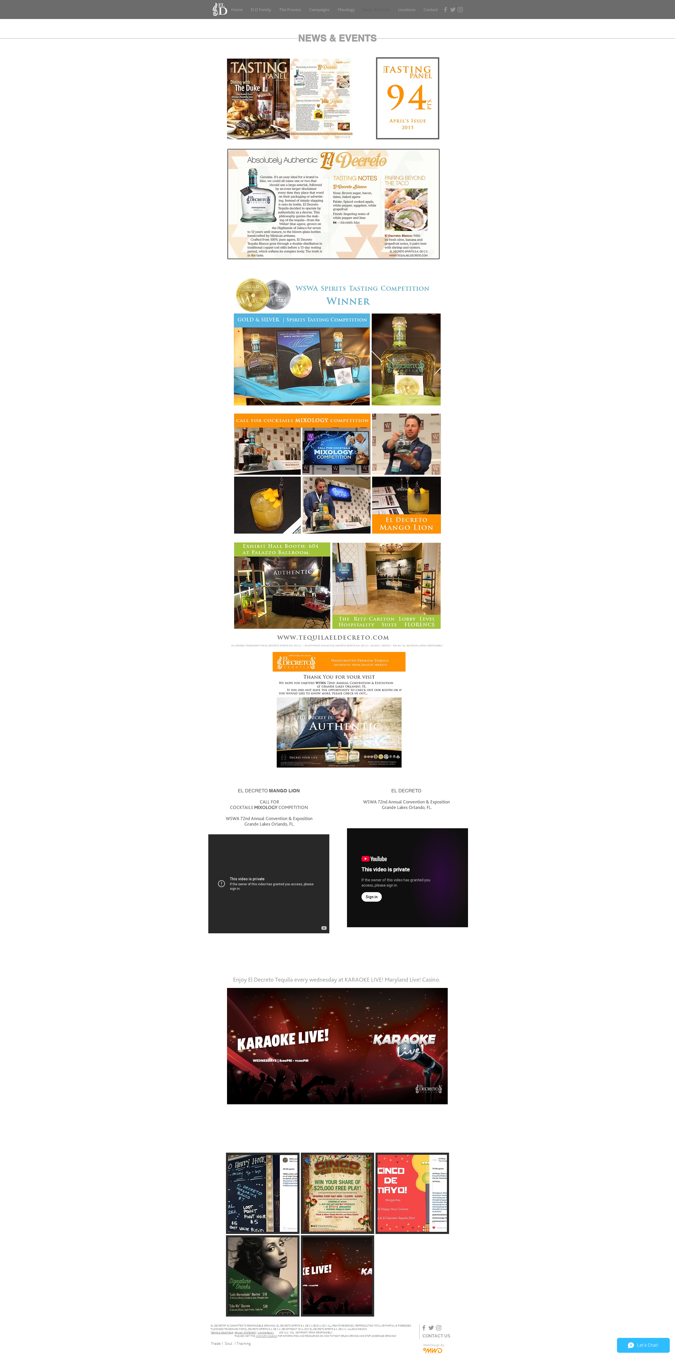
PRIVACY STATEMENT (245, 1332)
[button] (263, 1193)
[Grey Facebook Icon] (445, 9)
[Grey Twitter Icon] (452, 9)
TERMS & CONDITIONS (222, 1332)
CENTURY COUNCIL (266, 1336)
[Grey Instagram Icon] (460, 9)
